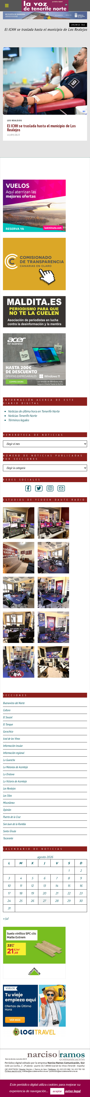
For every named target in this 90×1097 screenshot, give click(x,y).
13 (44, 885)
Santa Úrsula (9, 831)
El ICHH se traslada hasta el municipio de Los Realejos (41, 128)
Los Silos (7, 795)
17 (9, 893)
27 (44, 901)
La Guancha (9, 760)
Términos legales (18, 420)
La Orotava (8, 774)
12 (32, 885)
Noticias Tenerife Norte (22, 415)
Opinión (7, 810)
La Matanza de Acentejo (15, 767)
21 (56, 893)
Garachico (8, 731)
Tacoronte (8, 838)
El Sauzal (7, 717)
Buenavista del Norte (13, 703)
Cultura (6, 710)
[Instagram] (50, 488)
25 (20, 901)
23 (80, 893)
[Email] (61, 488)
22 (68, 893)
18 (20, 893)
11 (21, 885)
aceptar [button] (57, 1091)
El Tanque (8, 724)
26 (32, 901)
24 (8, 901)
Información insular (13, 746)
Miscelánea (8, 803)
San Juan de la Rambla (14, 824)
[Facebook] (28, 488)
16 (81, 885)
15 (69, 885)
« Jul (5, 918)
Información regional (13, 753)
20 (44, 893)
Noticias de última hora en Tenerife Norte (33, 411)
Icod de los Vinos (11, 738)
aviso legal (73, 1091)
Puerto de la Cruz (11, 817)
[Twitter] (38, 488)
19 (32, 893)
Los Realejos (14, 120)
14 (56, 885)
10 (9, 885)
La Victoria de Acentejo (15, 781)
